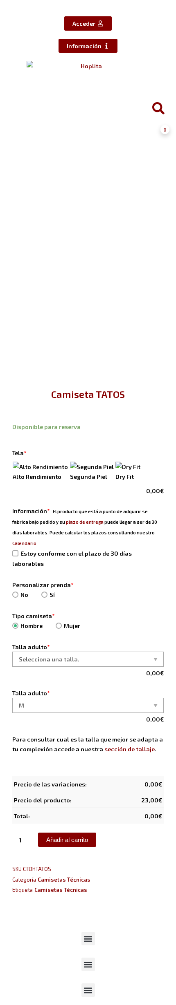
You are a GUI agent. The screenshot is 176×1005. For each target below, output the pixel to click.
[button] (88, 938)
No (24, 594)
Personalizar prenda (43, 584)
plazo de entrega (85, 522)
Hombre (31, 625)
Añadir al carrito (67, 840)
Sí (52, 594)
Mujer (72, 625)
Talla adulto (31, 646)
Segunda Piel (88, 476)
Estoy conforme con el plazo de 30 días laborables (72, 558)
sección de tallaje (129, 749)
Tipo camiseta (33, 615)
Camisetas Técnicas (64, 879)
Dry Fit (124, 476)
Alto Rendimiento (37, 476)
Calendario (24, 543)
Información (31, 510)
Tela (19, 452)
